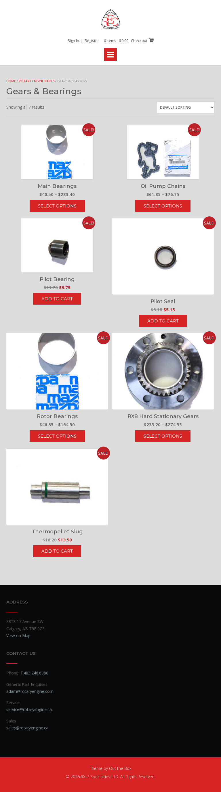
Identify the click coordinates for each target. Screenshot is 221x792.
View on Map (18, 635)
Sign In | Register (83, 40)
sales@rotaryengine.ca (27, 728)
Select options (57, 206)
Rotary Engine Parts (36, 81)
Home (11, 81)
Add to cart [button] (57, 298)
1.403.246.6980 (34, 673)
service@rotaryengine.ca (29, 709)
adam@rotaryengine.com (30, 691)
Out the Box (120, 768)
